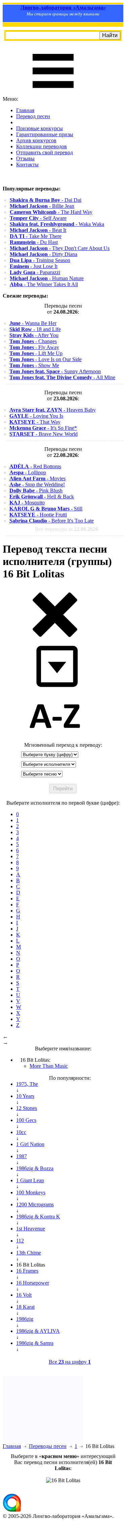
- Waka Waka (57, 224)
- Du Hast (34, 242)
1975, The (27, 1084)
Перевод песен (33, 116)
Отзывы (25, 158)
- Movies (37, 478)
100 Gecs (26, 1120)
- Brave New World (43, 434)
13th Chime (28, 1253)
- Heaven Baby (52, 410)
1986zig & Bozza (34, 1168)
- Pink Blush (35, 490)
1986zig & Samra (34, 1343)
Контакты (27, 164)
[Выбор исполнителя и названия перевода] (54, 636)
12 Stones (26, 1108)
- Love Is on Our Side (45, 359)
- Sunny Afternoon (55, 371)
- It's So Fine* (43, 428)
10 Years (25, 1096)
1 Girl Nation (30, 1144)
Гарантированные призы (44, 134)
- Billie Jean (42, 206)
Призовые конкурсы (39, 128)
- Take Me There (35, 236)
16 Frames (27, 1271)
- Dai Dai (45, 200)
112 (20, 1240)
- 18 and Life (35, 329)
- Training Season (40, 260)
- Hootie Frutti (38, 514)
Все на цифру (70, 1362)
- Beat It (38, 230)
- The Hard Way (51, 212)
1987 (21, 1156)
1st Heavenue (30, 1228)
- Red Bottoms (35, 466)
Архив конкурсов (36, 140)
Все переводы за (66, 529)
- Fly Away (34, 347)
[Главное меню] (53, 93)
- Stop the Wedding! (37, 484)
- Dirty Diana (43, 254)
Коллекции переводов (41, 146)
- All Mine (62, 377)
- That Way (34, 422)
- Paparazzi (35, 272)
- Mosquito (27, 502)
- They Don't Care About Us (60, 248)
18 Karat (25, 1307)
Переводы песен (48, 1446)
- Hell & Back (41, 496)
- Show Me (34, 365)
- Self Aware (38, 218)
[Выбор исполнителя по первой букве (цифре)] (54, 739)
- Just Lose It (33, 266)
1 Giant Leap (30, 1180)
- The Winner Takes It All (44, 284)
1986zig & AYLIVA (38, 1331)
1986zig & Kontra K (38, 1216)
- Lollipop (27, 472)
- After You (33, 335)
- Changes (33, 341)
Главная (25, 110)
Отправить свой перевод (44, 152)
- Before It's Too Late (51, 521)
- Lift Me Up (35, 353)
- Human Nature (47, 278)
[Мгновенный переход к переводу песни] (54, 687)
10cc (21, 1132)
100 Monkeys (30, 1192)
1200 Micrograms (35, 1204)
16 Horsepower (32, 1283)
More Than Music (49, 1066)
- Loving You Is (36, 416)
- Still (45, 508)
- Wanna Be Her (32, 323)
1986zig (24, 1319)
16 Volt (24, 1295)
